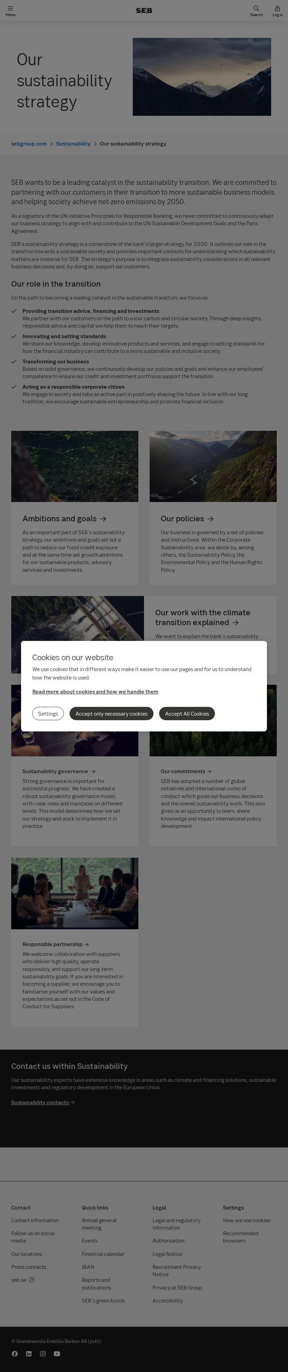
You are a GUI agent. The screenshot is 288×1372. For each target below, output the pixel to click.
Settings (48, 713)
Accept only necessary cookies (112, 713)
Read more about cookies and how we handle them (95, 691)
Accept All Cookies (187, 713)
